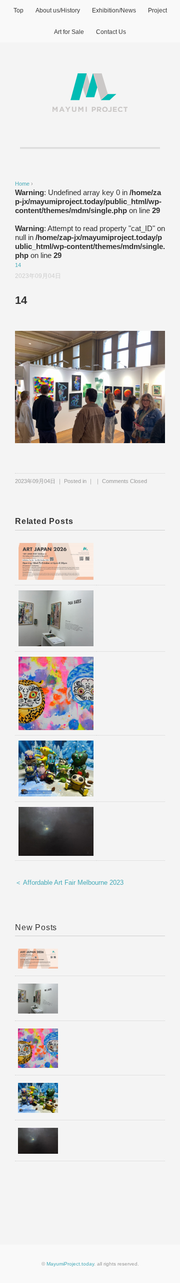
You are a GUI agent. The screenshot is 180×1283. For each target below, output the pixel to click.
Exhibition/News (114, 10)
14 (18, 265)
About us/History (58, 10)
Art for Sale (69, 31)
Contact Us (111, 31)
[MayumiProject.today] (90, 79)
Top (19, 10)
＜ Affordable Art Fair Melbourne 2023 (69, 882)
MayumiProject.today (70, 1264)
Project (157, 10)
